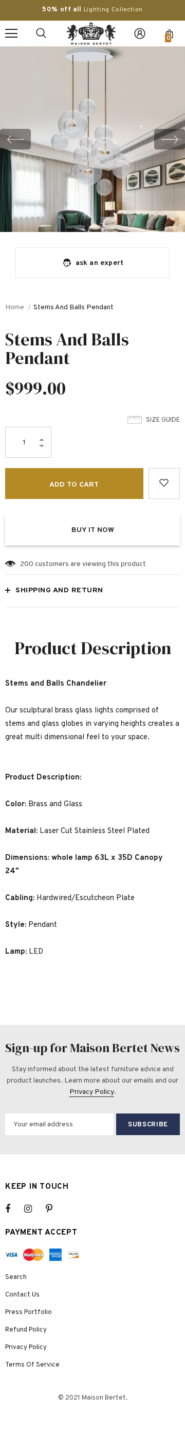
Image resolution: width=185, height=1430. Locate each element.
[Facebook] (14, 1209)
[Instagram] (33, 1209)
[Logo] (91, 33)
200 (26, 564)
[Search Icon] (41, 33)
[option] (92, 139)
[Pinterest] (55, 1209)
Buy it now (92, 530)
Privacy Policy (91, 1092)
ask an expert (100, 263)
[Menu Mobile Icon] (11, 33)
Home (14, 307)
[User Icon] (139, 33)
